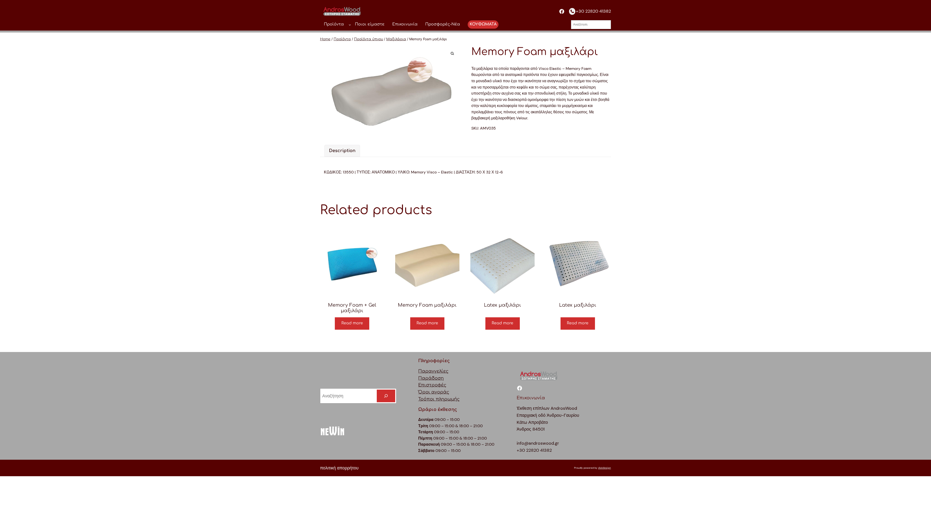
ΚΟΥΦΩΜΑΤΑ (483, 24)
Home (325, 39)
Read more (352, 323)
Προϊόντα (342, 39)
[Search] (386, 396)
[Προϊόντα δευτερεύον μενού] (350, 24)
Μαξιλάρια (396, 39)
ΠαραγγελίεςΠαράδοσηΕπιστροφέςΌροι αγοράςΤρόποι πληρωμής (439, 385)
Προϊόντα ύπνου (368, 39)
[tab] (342, 151)
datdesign (604, 468)
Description (342, 150)
